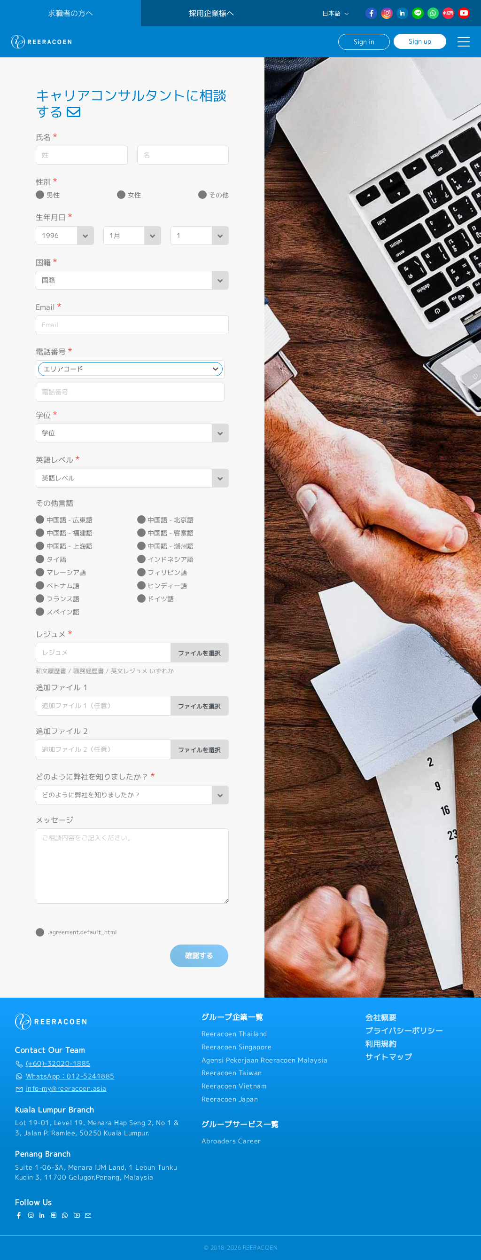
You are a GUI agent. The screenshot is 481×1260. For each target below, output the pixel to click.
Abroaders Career (231, 1141)
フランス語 (63, 599)
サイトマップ (388, 1057)
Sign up (420, 41)
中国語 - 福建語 (70, 533)
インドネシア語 (170, 559)
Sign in (364, 41)
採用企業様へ (211, 13)
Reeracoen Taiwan (232, 1073)
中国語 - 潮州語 (170, 546)
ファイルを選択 (199, 653)
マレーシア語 (66, 572)
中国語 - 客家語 (170, 533)
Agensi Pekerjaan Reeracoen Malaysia (265, 1060)
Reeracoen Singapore (237, 1047)
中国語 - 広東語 (70, 520)
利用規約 (380, 1043)
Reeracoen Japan (230, 1099)
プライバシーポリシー (404, 1030)
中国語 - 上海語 (70, 546)
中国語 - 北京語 (170, 520)
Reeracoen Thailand (234, 1034)
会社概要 (380, 1017)
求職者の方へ (70, 13)
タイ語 (56, 559)
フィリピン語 (167, 572)
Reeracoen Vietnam (234, 1086)
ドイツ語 (160, 599)
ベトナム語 (63, 586)
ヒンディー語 (167, 586)
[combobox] (130, 369)
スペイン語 (63, 612)
